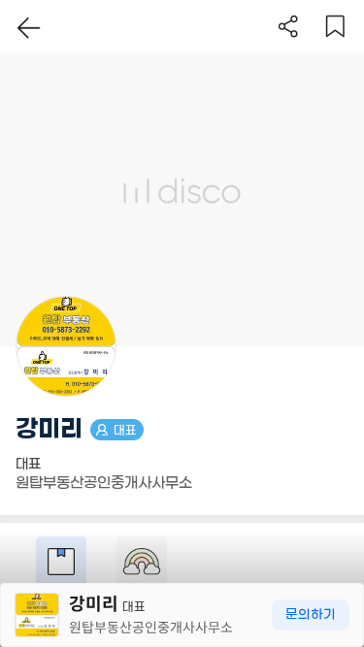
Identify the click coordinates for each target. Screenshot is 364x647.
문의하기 (310, 614)
